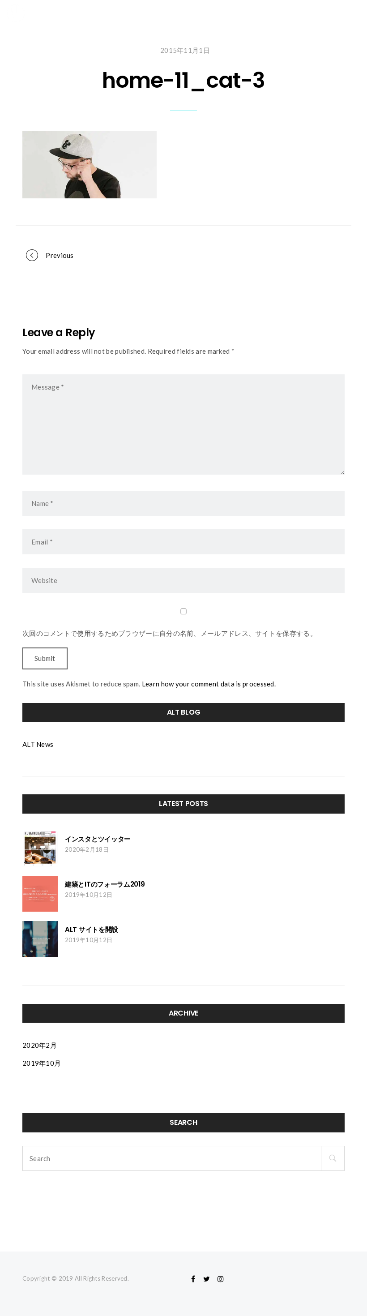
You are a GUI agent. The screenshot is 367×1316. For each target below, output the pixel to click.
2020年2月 (39, 1045)
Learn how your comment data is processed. (209, 684)
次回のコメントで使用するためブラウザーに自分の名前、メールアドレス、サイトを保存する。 (169, 633)
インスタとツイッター (98, 839)
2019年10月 (41, 1063)
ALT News (37, 744)
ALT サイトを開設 (91, 929)
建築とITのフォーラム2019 (105, 884)
